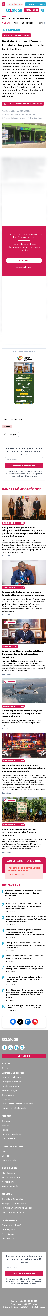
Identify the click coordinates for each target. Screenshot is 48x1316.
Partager (12, 434)
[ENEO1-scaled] (24, 135)
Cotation (6, 1121)
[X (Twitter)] (20, 1022)
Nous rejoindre (9, 1229)
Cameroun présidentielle (14, 1108)
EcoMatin (38, 118)
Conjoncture (8, 1095)
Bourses (6, 1125)
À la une (6, 1068)
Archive (7, 426)
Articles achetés (10, 1186)
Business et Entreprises (17, 419)
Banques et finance (11, 1077)
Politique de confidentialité (15, 1203)
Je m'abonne (32, 10)
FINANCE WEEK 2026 (35, 4)
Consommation (9, 1160)
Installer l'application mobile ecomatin (24, 104)
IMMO (5, 1151)
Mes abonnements (11, 1177)
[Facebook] (13, 1022)
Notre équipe (8, 1234)
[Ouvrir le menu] (3, 10)
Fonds (5, 1129)
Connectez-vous (28, 237)
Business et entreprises (13, 1072)
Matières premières (11, 1134)
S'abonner (24, 260)
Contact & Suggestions (13, 1212)
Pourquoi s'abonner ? (24, 267)
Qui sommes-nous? (11, 1225)
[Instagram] (35, 1022)
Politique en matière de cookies (17, 1207)
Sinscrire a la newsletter (24, 465)
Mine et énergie (9, 1090)
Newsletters (8, 1181)
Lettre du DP (8, 1238)
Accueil (5, 419)
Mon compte (8, 1173)
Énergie (5, 1155)
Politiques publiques (11, 1081)
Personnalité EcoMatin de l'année (18, 1103)
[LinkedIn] (28, 1022)
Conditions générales (12, 1199)
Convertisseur (9, 1138)
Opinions (6, 1099)
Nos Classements (10, 1086)
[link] (24, 379)
